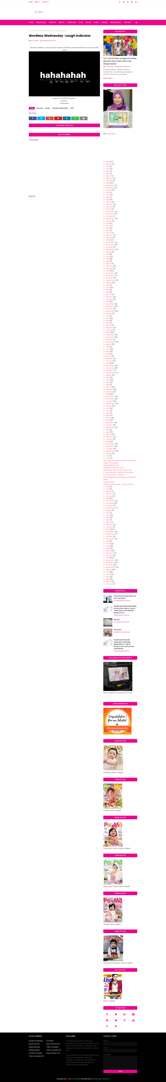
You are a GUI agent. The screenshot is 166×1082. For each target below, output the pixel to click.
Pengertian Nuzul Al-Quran (113, 468)
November (110, 188)
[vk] (116, 1020)
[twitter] (123, 2)
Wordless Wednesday (60, 108)
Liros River (50, 1041)
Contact (45, 2)
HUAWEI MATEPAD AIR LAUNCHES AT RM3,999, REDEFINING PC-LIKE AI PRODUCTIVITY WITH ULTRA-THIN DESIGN (124, 644)
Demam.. (117, 619)
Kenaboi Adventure (36, 1041)
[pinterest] (131, 2)
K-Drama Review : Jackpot (113, 475)
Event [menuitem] (96, 22)
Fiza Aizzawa (34, 41)
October (109, 216)
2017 (107, 420)
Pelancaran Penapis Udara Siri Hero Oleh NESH (125, 597)
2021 (107, 301)
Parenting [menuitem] (71, 22)
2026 (108, 162)
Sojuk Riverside (34, 1047)
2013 (107, 558)
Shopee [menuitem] (104, 22)
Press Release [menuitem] (115, 22)
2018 (107, 394)
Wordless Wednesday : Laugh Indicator (118, 484)
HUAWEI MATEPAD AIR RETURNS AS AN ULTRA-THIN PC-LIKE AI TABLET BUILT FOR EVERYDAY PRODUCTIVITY (125, 609)
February (109, 178)
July (107, 166)
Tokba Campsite (52, 1047)
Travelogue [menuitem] (41, 22)
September (110, 218)
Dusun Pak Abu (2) (53, 1044)
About (37, 2)
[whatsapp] (107, 1026)
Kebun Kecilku (108, 482)
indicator (39, 108)
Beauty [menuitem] (61, 22)
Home (31, 2)
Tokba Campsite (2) (53, 1050)
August (108, 164)
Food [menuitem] (81, 22)
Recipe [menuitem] (88, 22)
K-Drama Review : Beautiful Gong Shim (118, 472)
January (109, 180)
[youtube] (133, 1020)
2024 (108, 209)
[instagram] (127, 2)
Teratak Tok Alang (35, 1053)
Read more (107, 78)
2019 (107, 363)
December (110, 185)
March (108, 176)
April (107, 173)
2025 (108, 183)
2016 (107, 441)
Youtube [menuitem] (127, 22)
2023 (108, 240)
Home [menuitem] (31, 22)
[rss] (116, 1026)
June (108, 169)
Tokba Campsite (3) (36, 1056)
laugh (48, 108)
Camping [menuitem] (52, 22)
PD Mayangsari (34, 1050)
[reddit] (133, 1014)
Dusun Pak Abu (34, 1044)
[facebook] (119, 2)
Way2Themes (75, 1079)
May (107, 171)
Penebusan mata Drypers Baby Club (117, 470)
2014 (107, 529)
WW (35, 31)
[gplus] (135, 2)
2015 (107, 498)
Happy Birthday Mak (111, 465)
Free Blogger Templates (100, 1079)
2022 (108, 271)
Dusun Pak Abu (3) (53, 1053)
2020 (108, 332)
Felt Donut (117, 630)
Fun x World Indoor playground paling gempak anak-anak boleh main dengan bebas (119, 61)
